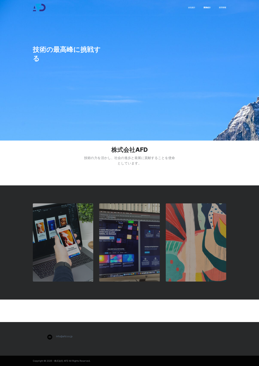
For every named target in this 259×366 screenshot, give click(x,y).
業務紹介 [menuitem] (207, 7)
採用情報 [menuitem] (222, 7)
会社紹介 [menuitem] (191, 7)
